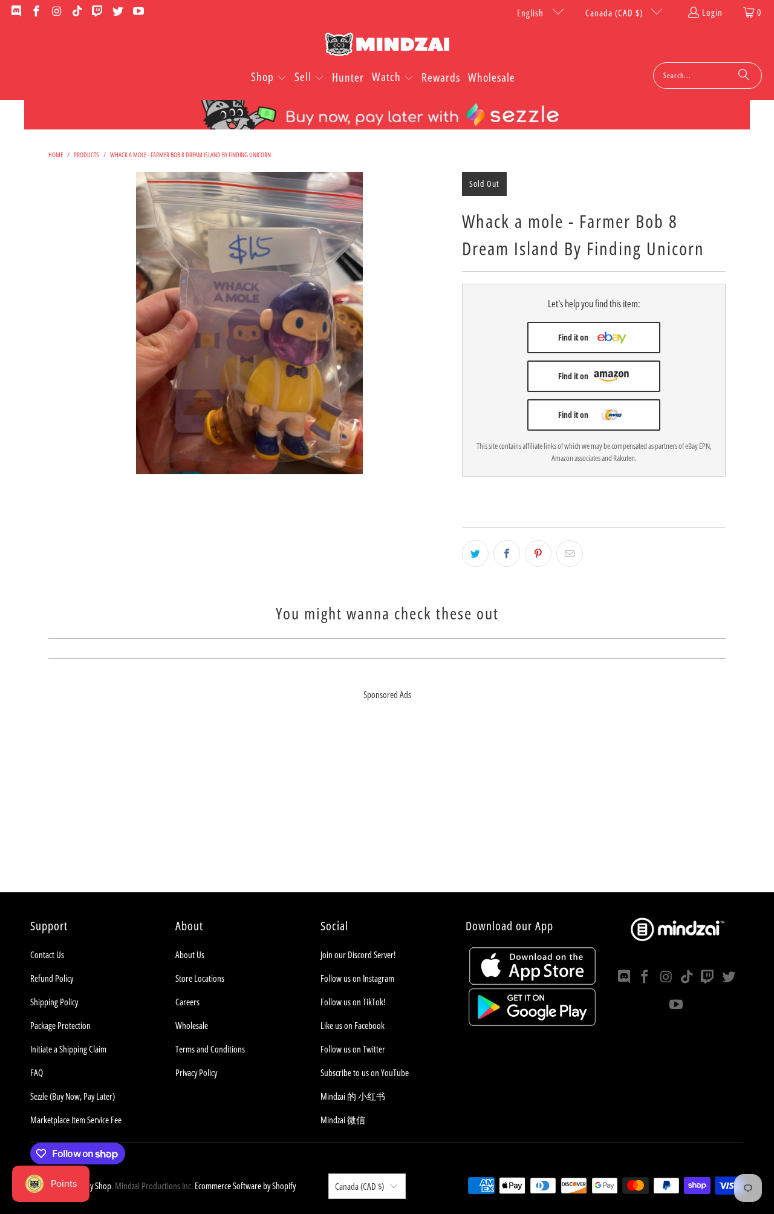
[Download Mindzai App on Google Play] (532, 1022)
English (531, 13)
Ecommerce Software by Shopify (245, 1186)
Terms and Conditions (210, 1049)
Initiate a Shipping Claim (68, 1049)
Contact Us (47, 954)
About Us (189, 954)
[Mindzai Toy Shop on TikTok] (76, 12)
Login (712, 12)
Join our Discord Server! (357, 954)
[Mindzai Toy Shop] (387, 46)
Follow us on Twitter (352, 1049)
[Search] (744, 75)
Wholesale (191, 1025)
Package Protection (60, 1025)
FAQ (36, 1072)
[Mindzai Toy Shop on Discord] (15, 12)
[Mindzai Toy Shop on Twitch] (97, 12)
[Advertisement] (387, 807)
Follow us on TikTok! (352, 1002)
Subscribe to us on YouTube (364, 1072)
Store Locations (199, 978)
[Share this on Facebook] (506, 553)
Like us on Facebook (352, 1025)
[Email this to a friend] (569, 553)
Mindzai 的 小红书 (352, 1096)
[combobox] (707, 75)
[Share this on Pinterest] (538, 553)
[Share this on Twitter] (475, 553)
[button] (269, 78)
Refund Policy (51, 978)
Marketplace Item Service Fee (76, 1120)
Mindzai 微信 (342, 1120)
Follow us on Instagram (357, 978)
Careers (187, 1002)
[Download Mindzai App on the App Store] (532, 981)
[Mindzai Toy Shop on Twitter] (117, 12)
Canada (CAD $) (615, 13)
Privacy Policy (196, 1072)
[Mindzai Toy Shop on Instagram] (56, 12)
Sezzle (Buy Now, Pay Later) (72, 1096)
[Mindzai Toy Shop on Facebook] (36, 12)
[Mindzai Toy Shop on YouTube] (137, 12)
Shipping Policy (54, 1002)
